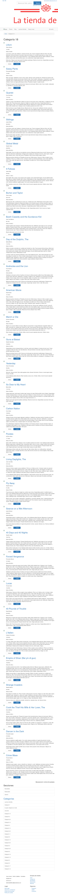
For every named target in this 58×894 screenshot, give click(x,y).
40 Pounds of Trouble (16, 608)
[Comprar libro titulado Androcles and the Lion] (4, 264)
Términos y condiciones (10, 889)
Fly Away (10, 483)
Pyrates (9, 433)
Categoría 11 (8, 834)
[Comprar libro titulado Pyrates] (4, 431)
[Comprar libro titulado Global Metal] (4, 141)
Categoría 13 (8, 839)
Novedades (7, 788)
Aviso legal (7, 888)
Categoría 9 (7, 863)
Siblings (10, 119)
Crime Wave (12, 755)
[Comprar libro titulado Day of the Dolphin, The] (4, 237)
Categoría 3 (7, 816)
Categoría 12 (8, 869)
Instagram (33, 888)
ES (3, 0)
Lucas (9, 583)
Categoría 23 (8, 819)
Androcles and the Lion (17, 266)
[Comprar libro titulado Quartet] (4, 90)
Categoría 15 (8, 813)
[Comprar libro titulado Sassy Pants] (4, 66)
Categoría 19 (8, 857)
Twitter (33, 889)
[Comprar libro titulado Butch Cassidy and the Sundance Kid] (4, 214)
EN (5, 0)
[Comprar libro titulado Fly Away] (4, 481)
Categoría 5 (7, 860)
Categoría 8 (7, 837)
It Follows (10, 168)
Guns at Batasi (13, 339)
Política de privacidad (9, 891)
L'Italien (9, 632)
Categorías (9, 798)
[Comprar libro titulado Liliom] (4, 42)
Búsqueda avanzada (37, 5)
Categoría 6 (7, 851)
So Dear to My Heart (16, 384)
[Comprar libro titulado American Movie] (4, 288)
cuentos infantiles (22, 29)
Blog (15, 29)
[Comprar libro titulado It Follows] (4, 166)
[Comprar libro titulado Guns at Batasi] (4, 337)
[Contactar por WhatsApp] (1, 873)
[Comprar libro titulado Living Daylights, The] (4, 457)
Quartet (9, 92)
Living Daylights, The (16, 459)
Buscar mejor (31, 29)
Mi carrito (51, 29)
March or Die (12, 316)
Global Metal (12, 143)
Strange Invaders (14, 684)
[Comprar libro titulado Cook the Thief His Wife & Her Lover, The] (4, 705)
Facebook (33, 891)
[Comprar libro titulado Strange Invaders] (4, 682)
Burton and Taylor (14, 192)
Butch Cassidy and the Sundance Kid (23, 216)
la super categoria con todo (11, 807)
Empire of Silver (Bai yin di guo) (21, 657)
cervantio (7, 810)
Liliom (9, 44)
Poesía (10, 29)
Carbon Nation (13, 408)
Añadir (17, 64)
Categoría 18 (8, 854)
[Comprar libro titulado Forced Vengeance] (4, 554)
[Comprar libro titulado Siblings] (4, 117)
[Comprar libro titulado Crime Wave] (4, 753)
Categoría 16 (8, 822)
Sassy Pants (12, 68)
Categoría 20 (8, 842)
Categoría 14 (8, 828)
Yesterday (10, 363)
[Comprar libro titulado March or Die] (4, 314)
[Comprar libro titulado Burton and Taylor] (4, 190)
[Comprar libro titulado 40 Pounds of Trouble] (4, 606)
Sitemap (32, 883)
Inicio (6, 33)
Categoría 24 (8, 831)
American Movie (13, 290)
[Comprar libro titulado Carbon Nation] (4, 406)
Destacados (7, 791)
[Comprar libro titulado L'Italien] (4, 630)
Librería (6, 794)
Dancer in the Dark (15, 731)
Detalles (9, 64)
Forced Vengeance (15, 556)
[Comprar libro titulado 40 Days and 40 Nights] (4, 530)
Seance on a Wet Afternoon (19, 508)
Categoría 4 (7, 825)
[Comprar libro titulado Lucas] (4, 581)
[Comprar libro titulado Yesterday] (4, 361)
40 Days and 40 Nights (17, 532)
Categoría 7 (7, 805)
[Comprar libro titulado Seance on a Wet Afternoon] (4, 506)
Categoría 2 (7, 845)
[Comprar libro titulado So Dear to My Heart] (4, 382)
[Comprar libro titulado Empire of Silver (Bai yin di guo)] (4, 655)
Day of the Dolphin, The (17, 239)
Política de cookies (9, 892)
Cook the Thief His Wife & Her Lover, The (25, 707)
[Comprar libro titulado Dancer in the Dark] (4, 729)
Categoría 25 (8, 848)
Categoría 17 (8, 866)
